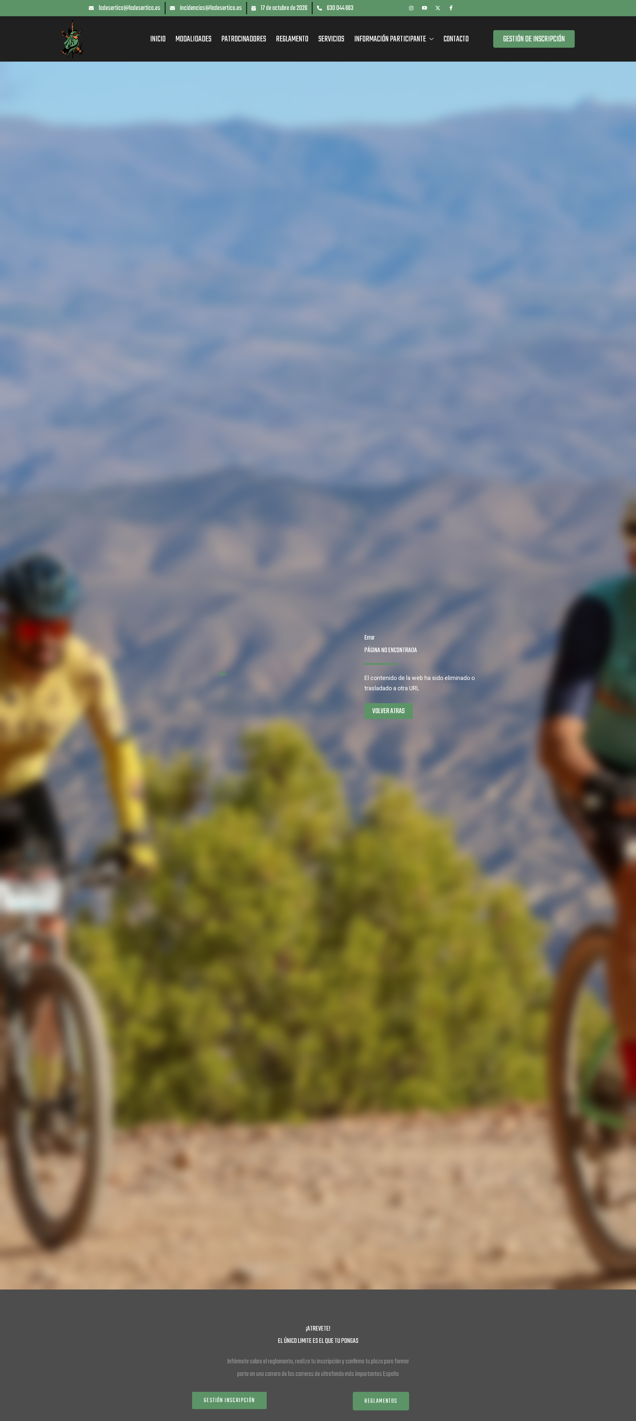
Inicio (158, 39)
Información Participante (390, 39)
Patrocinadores (243, 39)
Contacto (456, 39)
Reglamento (292, 39)
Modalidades (193, 39)
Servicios (331, 39)
